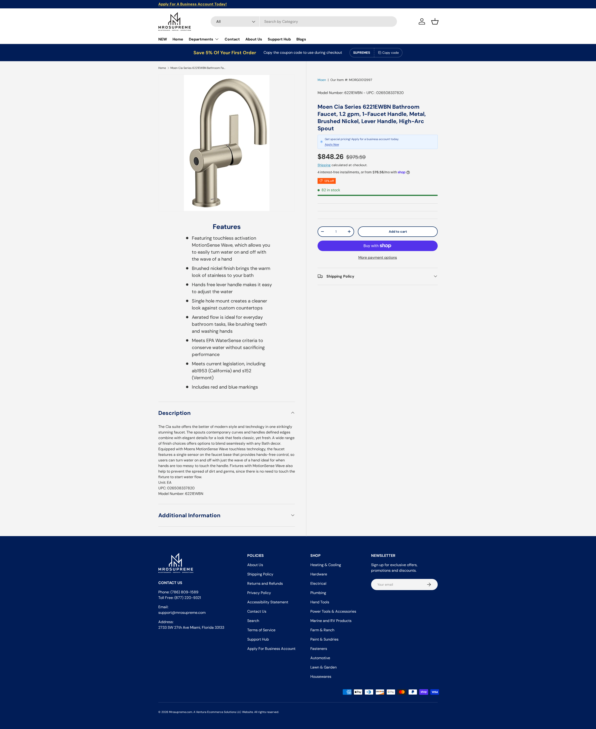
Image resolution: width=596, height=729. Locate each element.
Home (178, 39)
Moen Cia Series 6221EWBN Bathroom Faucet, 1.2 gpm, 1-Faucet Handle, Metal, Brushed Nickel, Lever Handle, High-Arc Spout (198, 68)
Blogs (301, 39)
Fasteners (318, 648)
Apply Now (332, 144)
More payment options (377, 257)
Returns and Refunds (265, 583)
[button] (435, 21)
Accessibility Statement (267, 602)
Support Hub (279, 39)
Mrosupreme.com (180, 712)
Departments (201, 39)
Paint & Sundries (324, 639)
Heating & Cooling (325, 564)
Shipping (324, 165)
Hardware (318, 574)
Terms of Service (261, 630)
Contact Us (256, 611)
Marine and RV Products (331, 620)
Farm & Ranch (322, 630)
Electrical (318, 583)
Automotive (320, 657)
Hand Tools (319, 602)
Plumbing (318, 592)
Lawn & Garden (323, 667)
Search (253, 620)
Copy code (390, 52)
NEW (162, 39)
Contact (232, 39)
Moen (322, 80)
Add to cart (398, 231)
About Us (253, 39)
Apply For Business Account (271, 648)
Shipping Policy (260, 574)
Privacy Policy (259, 592)
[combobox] (304, 21)
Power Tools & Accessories (333, 611)
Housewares (320, 676)
